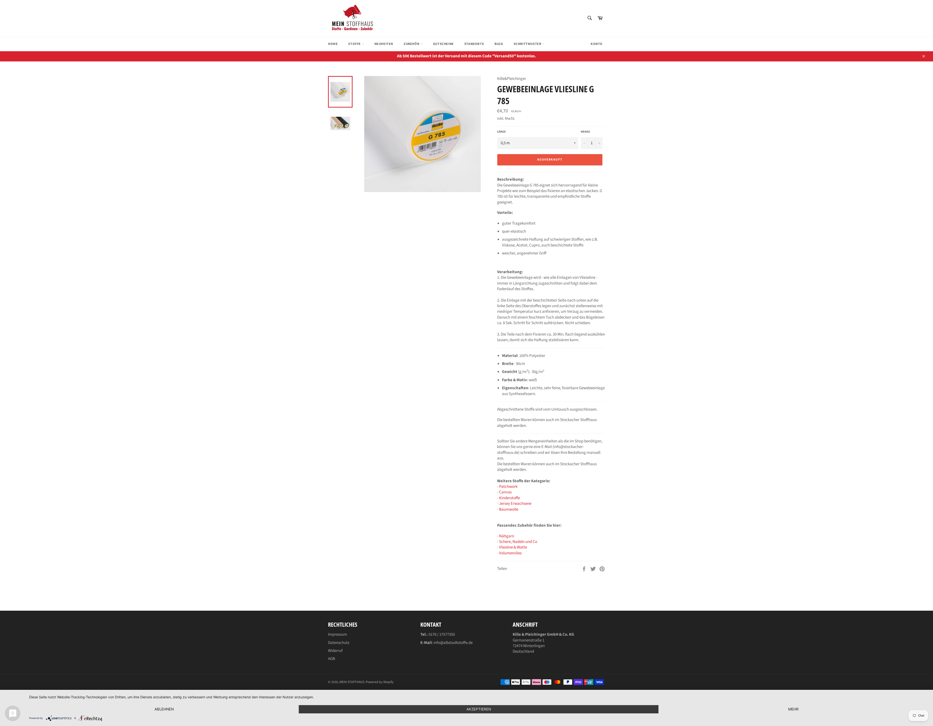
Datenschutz (338, 643)
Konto (597, 44)
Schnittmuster (528, 44)
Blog (498, 44)
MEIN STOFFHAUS (351, 682)
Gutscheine (443, 44)
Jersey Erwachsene (515, 504)
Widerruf (335, 651)
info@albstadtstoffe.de (453, 643)
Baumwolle (508, 509)
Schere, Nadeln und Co (518, 542)
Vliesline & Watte (513, 547)
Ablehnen (164, 709)
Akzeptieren (478, 709)
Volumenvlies (510, 553)
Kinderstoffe (509, 498)
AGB (331, 659)
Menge (585, 132)
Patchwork (508, 487)
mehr (793, 709)
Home (333, 44)
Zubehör (412, 44)
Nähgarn (506, 536)
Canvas (505, 492)
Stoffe (355, 44)
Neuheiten (383, 44)
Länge (501, 132)
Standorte (474, 44)
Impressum (337, 634)
